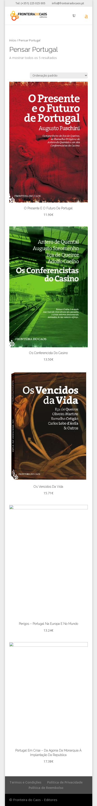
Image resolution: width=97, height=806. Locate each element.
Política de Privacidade (65, 782)
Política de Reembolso (46, 788)
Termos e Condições (25, 782)
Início (12, 40)
